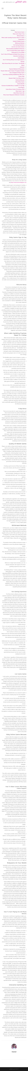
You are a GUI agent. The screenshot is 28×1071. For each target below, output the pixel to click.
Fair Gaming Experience (18, 45)
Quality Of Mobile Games (18, 41)
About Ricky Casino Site (18, 93)
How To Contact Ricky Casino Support (15, 50)
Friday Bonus (21, 39)
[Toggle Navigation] (3, 9)
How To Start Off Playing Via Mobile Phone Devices (12, 54)
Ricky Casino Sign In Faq (18, 33)
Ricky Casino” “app (20, 91)
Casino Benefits (20, 83)
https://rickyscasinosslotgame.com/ (17, 182)
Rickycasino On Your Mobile (18, 52)
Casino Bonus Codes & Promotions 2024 (15, 89)
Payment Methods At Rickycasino (16, 69)
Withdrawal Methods (19, 43)
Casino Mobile (21, 57)
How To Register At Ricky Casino (17, 72)
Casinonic (22, 67)
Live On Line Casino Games (18, 46)
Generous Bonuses (20, 80)
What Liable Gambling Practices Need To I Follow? (12, 37)
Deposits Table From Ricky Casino (16, 78)
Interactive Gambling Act (18, 56)
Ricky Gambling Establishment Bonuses (15, 48)
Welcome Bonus (20, 35)
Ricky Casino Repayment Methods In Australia (13, 94)
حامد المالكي (12, 1069)
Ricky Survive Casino (19, 32)
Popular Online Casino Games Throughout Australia (12, 70)
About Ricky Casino (20, 81)
